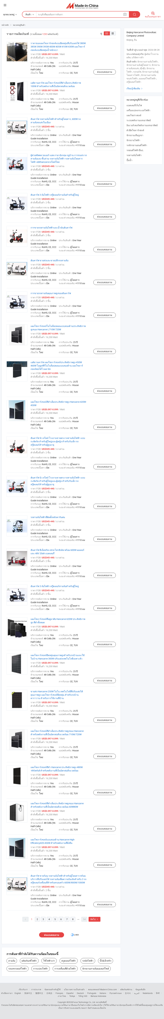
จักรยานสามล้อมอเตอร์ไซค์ (95, 968)
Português (91, 993)
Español (70, 993)
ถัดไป (94, 919)
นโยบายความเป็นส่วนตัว (74, 989)
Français (59, 993)
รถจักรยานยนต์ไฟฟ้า (137, 145)
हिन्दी (158, 993)
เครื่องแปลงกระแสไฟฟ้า (138, 110)
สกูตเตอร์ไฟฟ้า (68, 960)
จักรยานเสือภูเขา (135, 135)
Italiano (103, 993)
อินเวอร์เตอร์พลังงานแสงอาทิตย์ (142, 125)
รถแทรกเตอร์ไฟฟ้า (17, 968)
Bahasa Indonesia (98, 996)
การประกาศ (36, 989)
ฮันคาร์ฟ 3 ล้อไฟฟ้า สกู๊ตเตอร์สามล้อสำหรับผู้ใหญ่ (55, 194)
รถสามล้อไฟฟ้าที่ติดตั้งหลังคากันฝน (48, 517)
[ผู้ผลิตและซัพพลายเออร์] (82, 5)
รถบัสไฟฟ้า (87, 960)
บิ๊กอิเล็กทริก (105, 960)
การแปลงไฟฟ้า (40, 968)
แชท (76, 934)
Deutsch (80, 993)
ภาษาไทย (62, 996)
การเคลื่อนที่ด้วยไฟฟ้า (65, 968)
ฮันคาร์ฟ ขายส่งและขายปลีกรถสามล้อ (49, 260)
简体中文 (28, 993)
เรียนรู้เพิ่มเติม (135, 88)
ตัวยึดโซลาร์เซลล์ (135, 130)
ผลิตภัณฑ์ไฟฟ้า (29, 960)
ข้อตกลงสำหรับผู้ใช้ (53, 989)
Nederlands (148, 993)
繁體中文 (39, 993)
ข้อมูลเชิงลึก (140, 989)
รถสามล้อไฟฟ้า (134, 155)
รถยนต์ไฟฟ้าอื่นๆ (135, 150)
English (18, 993)
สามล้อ (11, 960)
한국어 (128, 993)
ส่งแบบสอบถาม (104, 71)
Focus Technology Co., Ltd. (84, 1002)
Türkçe (72, 996)
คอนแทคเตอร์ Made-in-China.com (102, 989)
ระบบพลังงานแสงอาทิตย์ (139, 120)
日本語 (49, 993)
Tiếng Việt (82, 996)
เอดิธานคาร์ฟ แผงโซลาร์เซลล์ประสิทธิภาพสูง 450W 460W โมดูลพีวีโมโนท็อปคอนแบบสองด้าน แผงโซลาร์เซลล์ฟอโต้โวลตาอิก (57, 366)
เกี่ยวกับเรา (23, 989)
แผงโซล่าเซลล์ (134, 115)
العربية (136, 993)
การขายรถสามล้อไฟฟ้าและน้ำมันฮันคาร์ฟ (51, 227)
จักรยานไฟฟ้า (133, 140)
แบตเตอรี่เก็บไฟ (134, 105)
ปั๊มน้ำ (129, 160)
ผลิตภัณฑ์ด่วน (126, 989)
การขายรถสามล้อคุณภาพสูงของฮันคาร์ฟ (51, 293)
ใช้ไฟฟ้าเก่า (49, 960)
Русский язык (116, 993)
